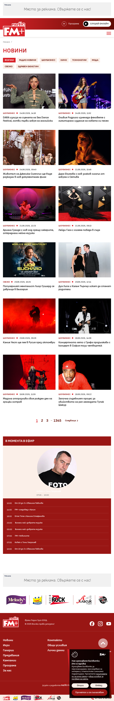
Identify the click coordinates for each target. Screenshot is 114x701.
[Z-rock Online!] (39, 698)
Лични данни (56, 650)
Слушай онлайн (99, 23)
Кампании (9, 660)
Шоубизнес (48, 60)
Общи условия (57, 645)
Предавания (11, 655)
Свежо (8, 66)
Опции (80, 685)
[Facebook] (92, 623)
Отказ (98, 685)
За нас (7, 670)
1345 (57, 420)
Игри (6, 645)
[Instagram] (100, 623)
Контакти (55, 640)
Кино (64, 60)
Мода (95, 60)
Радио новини (27, 60)
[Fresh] (15, 698)
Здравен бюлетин (28, 66)
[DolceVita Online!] (58, 698)
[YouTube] (108, 623)
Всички (9, 60)
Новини (8, 640)
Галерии (8, 650)
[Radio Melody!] (26, 698)
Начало (6, 42)
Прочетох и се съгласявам (89, 692)
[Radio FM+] (6, 698)
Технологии (79, 60)
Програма (73, 23)
